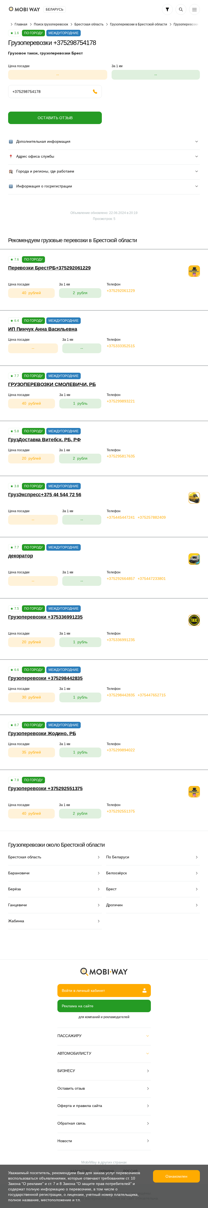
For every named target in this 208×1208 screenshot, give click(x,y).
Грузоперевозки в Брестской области (138, 24)
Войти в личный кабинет (83, 990)
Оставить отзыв (55, 118)
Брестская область (88, 24)
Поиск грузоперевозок (51, 24)
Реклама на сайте (77, 1006)
